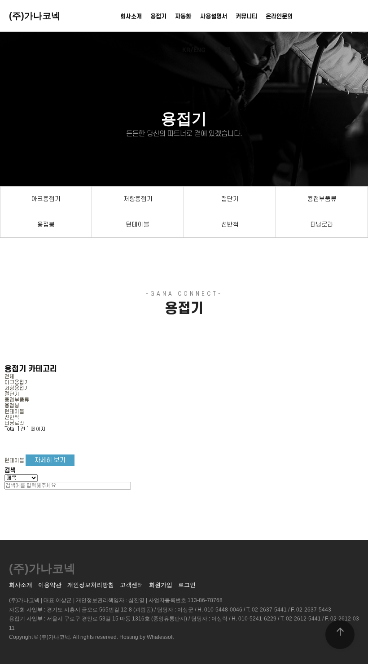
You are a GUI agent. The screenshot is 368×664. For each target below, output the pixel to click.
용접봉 (46, 224)
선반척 (230, 224)
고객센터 (131, 584)
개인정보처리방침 (90, 584)
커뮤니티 (246, 16)
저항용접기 (138, 199)
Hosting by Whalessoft (146, 637)
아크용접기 (46, 199)
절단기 (230, 199)
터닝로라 (321, 224)
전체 (9, 377)
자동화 (183, 16)
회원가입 (160, 584)
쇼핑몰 (223, 50)
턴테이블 (137, 224)
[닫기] (6, 492)
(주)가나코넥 (34, 16)
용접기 (158, 16)
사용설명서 (213, 16)
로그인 (187, 584)
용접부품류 (322, 199)
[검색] (134, 486)
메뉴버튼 (350, 17)
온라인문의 (279, 16)
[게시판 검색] (11, 440)
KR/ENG (194, 50)
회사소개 (131, 16)
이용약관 (49, 584)
